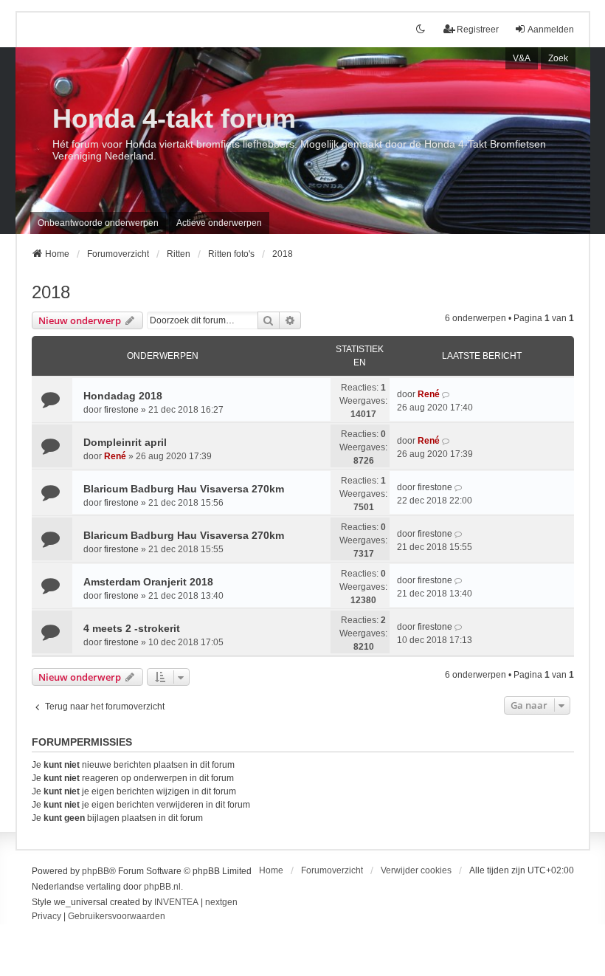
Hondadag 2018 (122, 396)
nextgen (221, 902)
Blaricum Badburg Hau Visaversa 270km (183, 489)
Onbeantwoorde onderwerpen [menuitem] (98, 223)
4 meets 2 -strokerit (131, 628)
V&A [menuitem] (521, 58)
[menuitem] (46, 917)
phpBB (95, 871)
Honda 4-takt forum (174, 118)
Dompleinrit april (125, 442)
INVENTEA (176, 902)
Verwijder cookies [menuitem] (416, 870)
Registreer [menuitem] (478, 29)
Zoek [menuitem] (558, 58)
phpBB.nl (162, 887)
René (429, 394)
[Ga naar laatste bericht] (447, 394)
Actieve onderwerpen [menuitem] (219, 223)
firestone (121, 410)
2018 (51, 292)
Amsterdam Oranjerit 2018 (148, 582)
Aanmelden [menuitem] (551, 29)
